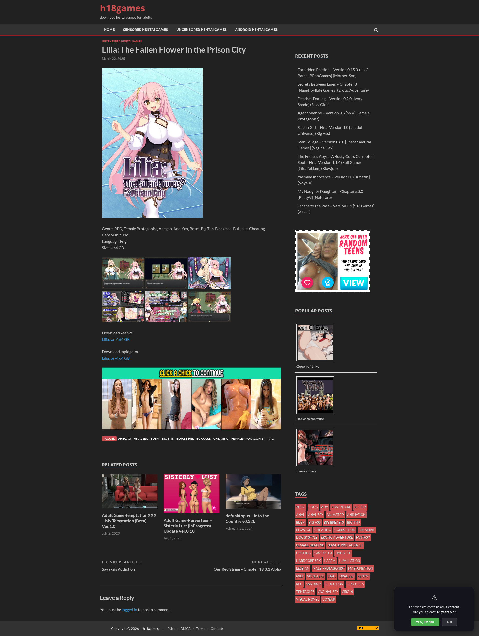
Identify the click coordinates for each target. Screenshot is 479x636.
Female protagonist (248, 438)
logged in (129, 609)
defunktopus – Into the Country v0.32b (247, 518)
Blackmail (185, 438)
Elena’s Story (306, 471)
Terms (200, 629)
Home (109, 30)
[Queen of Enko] (317, 361)
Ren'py (363, 576)
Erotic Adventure (337, 537)
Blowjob (303, 530)
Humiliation (349, 561)
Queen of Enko (307, 366)
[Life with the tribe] (317, 413)
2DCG (300, 507)
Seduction (334, 584)
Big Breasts (334, 522)
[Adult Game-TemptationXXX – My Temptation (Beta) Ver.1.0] (129, 509)
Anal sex (141, 438)
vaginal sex (328, 592)
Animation (356, 515)
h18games (122, 8)
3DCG (313, 507)
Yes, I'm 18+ (425, 622)
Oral (332, 576)
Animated (335, 515)
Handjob (343, 553)
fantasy (363, 537)
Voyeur (328, 599)
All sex (360, 507)
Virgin (347, 592)
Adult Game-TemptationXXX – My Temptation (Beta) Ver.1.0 (129, 521)
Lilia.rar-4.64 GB (116, 339)
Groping (303, 553)
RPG (271, 438)
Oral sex (346, 576)
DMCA (186, 629)
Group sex (323, 553)
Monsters (315, 576)
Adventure (341, 507)
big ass (315, 522)
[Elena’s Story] (317, 465)
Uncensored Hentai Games (201, 30)
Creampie (367, 530)
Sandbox (313, 584)
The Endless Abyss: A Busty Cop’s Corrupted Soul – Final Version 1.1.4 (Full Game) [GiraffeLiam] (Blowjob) (336, 162)
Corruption (344, 530)
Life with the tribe (310, 419)
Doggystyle (307, 537)
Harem (330, 561)
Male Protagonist (329, 568)
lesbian (302, 568)
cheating (221, 438)
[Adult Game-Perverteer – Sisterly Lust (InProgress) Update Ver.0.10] (191, 514)
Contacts (217, 629)
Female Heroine (310, 545)
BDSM (155, 438)
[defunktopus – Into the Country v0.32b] (253, 510)
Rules (171, 629)
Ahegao (124, 438)
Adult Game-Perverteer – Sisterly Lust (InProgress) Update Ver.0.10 (188, 526)
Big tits (168, 438)
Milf (300, 576)
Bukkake (203, 438)
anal (300, 515)
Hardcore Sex (308, 561)
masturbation (360, 568)
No (449, 622)
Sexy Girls (355, 584)
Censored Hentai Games (145, 30)
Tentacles (305, 592)
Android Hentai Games (256, 30)
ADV (324, 507)
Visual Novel (307, 599)
